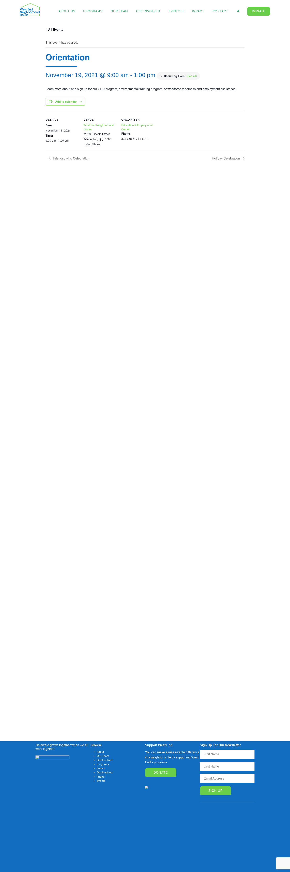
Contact (220, 11)
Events (174, 11)
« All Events (54, 29)
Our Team (119, 11)
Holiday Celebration (226, 158)
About (100, 751)
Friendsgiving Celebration (70, 158)
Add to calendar (66, 102)
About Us (66, 11)
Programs (92, 11)
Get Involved (148, 11)
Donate (258, 11)
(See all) (191, 76)
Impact (198, 11)
